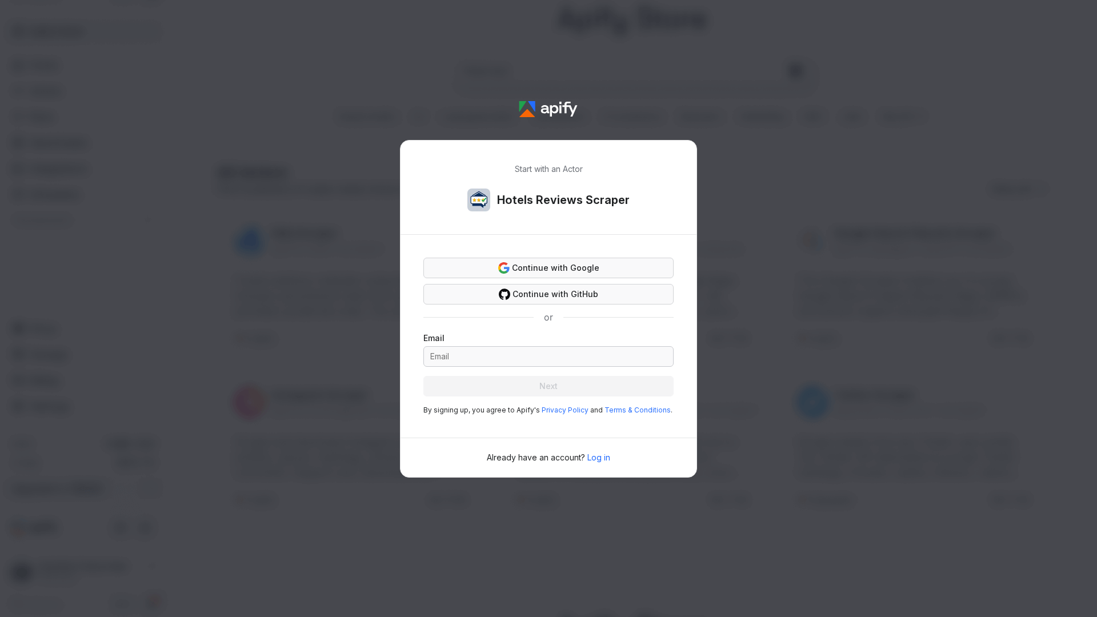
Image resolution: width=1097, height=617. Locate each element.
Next (548, 386)
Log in (598, 457)
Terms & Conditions (637, 410)
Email (434, 338)
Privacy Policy (565, 410)
